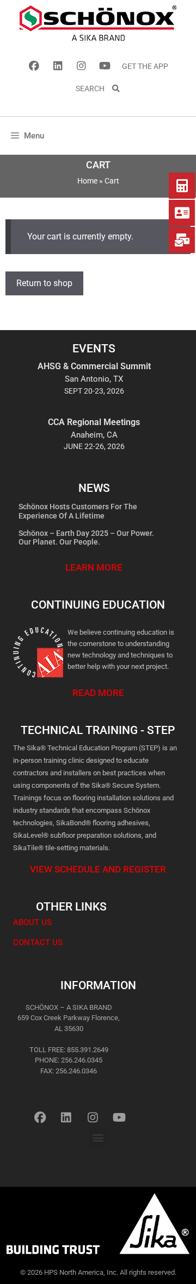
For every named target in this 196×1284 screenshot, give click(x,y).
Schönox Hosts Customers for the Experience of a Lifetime (78, 511)
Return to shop (44, 283)
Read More (98, 692)
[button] (98, 1138)
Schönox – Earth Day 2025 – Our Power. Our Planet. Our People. (86, 538)
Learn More (93, 567)
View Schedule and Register (98, 869)
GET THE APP (145, 66)
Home (87, 180)
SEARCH (93, 88)
